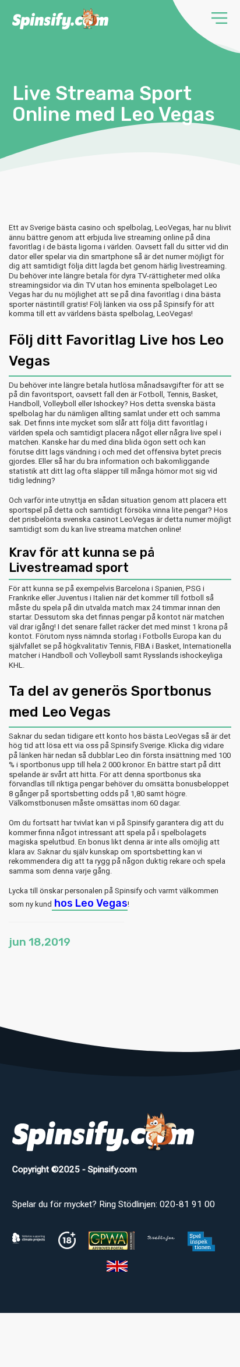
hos (90, 903)
